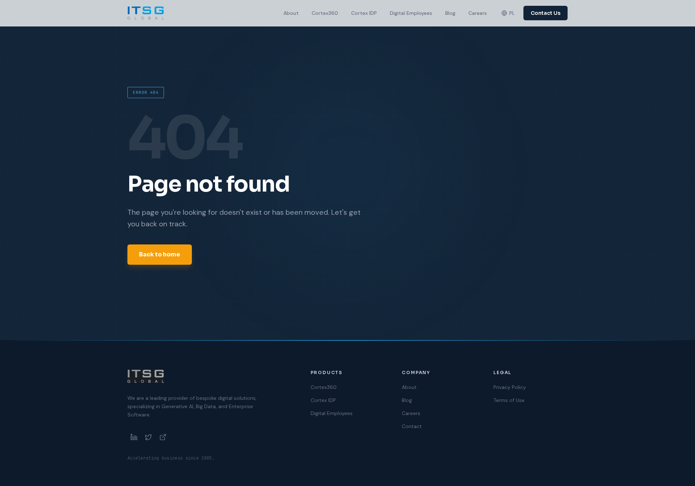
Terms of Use (509, 400)
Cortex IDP (364, 13)
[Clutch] (162, 437)
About (291, 13)
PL (512, 13)
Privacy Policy (509, 387)
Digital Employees (411, 13)
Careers (477, 13)
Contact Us (545, 13)
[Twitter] (148, 437)
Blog (450, 13)
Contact (412, 426)
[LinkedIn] (133, 437)
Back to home (159, 254)
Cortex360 (325, 13)
